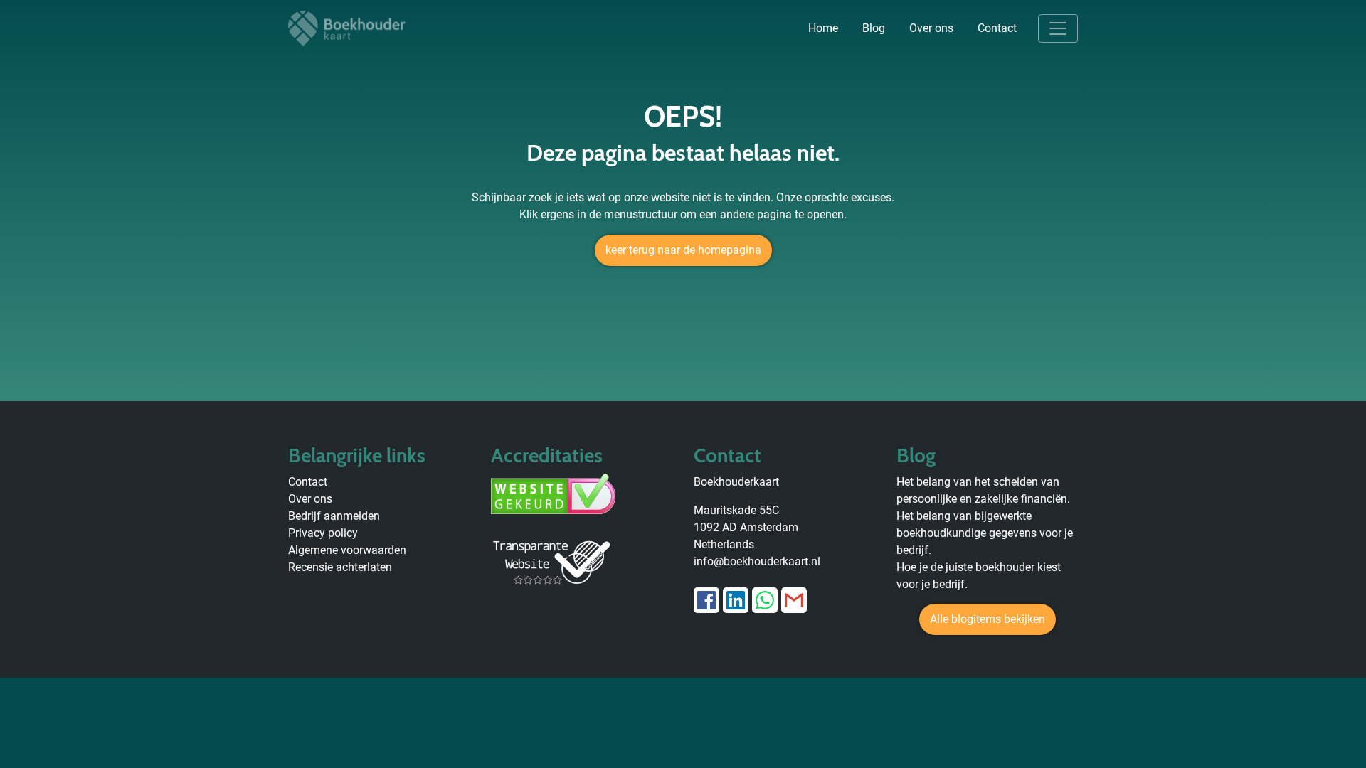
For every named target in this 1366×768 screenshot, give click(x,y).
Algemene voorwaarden (347, 550)
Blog (873, 28)
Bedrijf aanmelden (334, 516)
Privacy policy (323, 533)
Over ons (931, 28)
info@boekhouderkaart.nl (757, 561)
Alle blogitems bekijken (987, 619)
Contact (997, 28)
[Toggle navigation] (1058, 28)
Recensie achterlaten (340, 567)
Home (823, 28)
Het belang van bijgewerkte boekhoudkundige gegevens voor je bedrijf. (984, 533)
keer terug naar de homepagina (683, 250)
